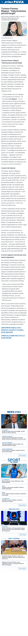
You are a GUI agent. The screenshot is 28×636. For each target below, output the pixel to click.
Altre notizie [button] (22, 455)
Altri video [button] (23, 534)
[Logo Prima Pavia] (14, 1)
